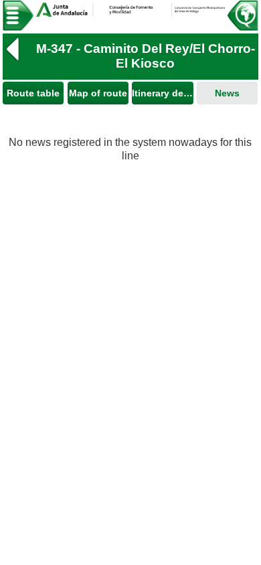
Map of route (98, 93)
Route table (33, 93)
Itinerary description (162, 93)
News (227, 93)
